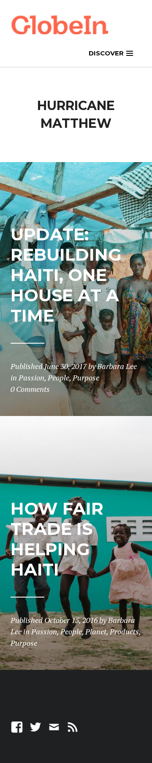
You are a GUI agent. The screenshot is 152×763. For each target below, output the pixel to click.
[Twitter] (35, 726)
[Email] (54, 726)
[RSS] (72, 726)
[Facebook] (17, 726)
